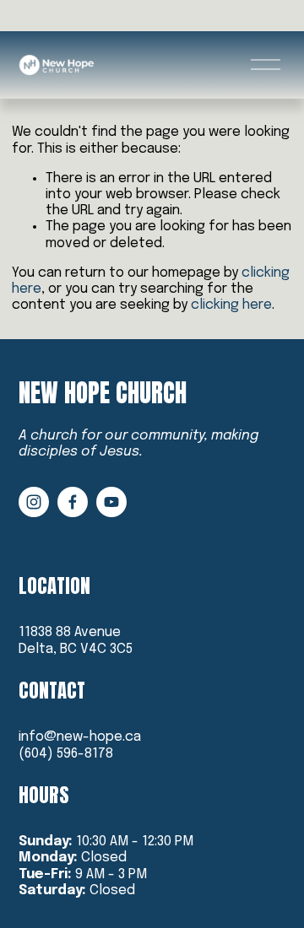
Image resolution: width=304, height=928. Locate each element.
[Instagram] (34, 502)
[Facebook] (72, 502)
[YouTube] (111, 502)
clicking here (231, 305)
